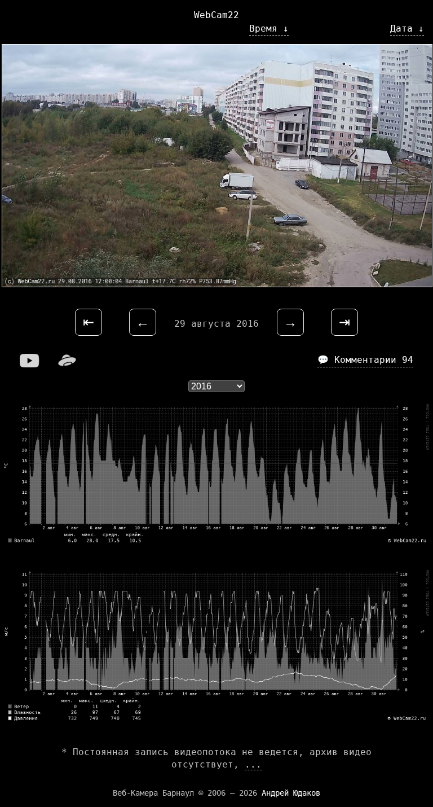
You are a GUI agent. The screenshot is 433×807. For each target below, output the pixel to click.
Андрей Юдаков (291, 792)
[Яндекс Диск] (67, 364)
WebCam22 (216, 15)
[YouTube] (30, 364)
